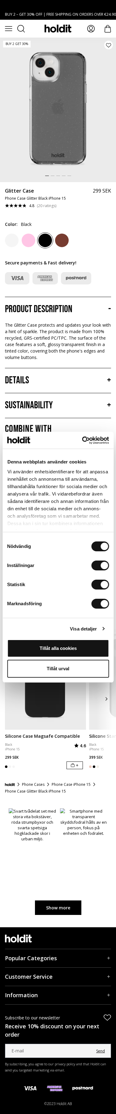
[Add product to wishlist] (108, 45)
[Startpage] (10, 784)
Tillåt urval (58, 668)
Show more (58, 908)
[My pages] (91, 28)
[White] (12, 240)
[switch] (100, 565)
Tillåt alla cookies (58, 648)
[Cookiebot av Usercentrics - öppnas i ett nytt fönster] (82, 440)
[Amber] (62, 240)
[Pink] (28, 240)
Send (100, 1051)
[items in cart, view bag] (108, 29)
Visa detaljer (83, 628)
